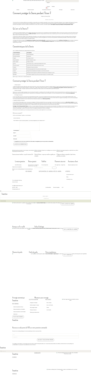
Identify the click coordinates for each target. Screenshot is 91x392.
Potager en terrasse (33, 302)
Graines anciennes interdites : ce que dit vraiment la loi (22, 154)
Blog (67, 176)
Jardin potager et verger (34, 305)
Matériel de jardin (31, 9)
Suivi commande (50, 305)
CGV (62, 187)
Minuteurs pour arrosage (41, 297)
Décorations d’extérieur (46, 9)
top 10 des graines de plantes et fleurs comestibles (40, 108)
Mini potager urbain (33, 307)
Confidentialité (48, 187)
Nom (14, 132)
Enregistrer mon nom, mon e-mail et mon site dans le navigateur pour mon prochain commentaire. (34, 141)
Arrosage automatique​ (18, 297)
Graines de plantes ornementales (19, 311)
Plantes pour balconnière (34, 312)
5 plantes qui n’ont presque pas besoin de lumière (29, 109)
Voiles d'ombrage (39, 227)
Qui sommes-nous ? (70, 174)
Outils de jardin (33, 252)
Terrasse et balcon (33, 309)
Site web (15, 138)
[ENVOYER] (54, 168)
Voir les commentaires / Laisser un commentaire (22, 115)
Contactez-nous (69, 179)
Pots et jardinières (51, 252)
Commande (49, 309)
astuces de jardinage (17, 108)
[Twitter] (63, 167)
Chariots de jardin (17, 252)
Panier (48, 307)
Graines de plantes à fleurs (18, 306)
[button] (45, 115)
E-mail (14, 135)
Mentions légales (56, 187)
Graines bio (15, 314)
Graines (17, 9)
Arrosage (60, 9)
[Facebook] (58, 167)
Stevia (15, 32)
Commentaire (16, 130)
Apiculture (73, 9)
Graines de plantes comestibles (19, 309)
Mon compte (49, 302)
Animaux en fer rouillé (18, 227)
